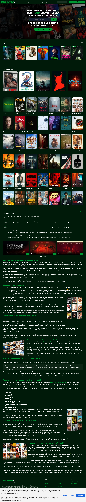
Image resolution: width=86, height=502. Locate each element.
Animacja (46, 483)
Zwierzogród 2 (22, 92)
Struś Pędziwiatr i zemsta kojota (79, 131)
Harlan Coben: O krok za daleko (78, 206)
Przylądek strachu (30, 188)
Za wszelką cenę (18, 188)
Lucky (50, 188)
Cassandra (74, 188)
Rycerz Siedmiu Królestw (54, 170)
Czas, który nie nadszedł (20, 131)
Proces (16, 113)
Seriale (23, 2)
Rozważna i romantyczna (66, 150)
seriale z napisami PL (40, 372)
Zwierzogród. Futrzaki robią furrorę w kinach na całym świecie (24, 226)
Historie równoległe (76, 113)
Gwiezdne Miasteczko (65, 170)
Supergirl (40, 61)
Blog (42, 2)
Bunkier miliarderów (30, 206)
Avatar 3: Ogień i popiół (72, 92)
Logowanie (73, 2)
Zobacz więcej (79, 211)
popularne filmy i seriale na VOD (58, 382)
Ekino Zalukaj (8, 482)
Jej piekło (51, 131)
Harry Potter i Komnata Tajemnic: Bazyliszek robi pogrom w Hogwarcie (26, 221)
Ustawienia (65, 495)
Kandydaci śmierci (64, 131)
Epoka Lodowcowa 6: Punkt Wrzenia (33, 150)
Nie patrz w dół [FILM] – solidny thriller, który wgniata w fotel (23, 216)
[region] (43, 495)
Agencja (28, 170)
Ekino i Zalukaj (12, 318)
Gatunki (36, 2)
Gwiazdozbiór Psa (30, 113)
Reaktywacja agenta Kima (77, 170)
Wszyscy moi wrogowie (77, 150)
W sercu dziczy (64, 113)
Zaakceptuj (80, 495)
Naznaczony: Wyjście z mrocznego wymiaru (12, 61)
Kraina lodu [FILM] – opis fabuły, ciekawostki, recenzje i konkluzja (24, 235)
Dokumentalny (47, 484)
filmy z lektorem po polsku (45, 341)
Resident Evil (52, 113)
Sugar (16, 170)
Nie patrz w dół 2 (6, 150)
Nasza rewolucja (52, 150)
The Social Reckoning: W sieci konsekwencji (12, 131)
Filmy (18, 2)
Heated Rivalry (52, 206)
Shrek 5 (4, 113)
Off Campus (40, 188)
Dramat (46, 486)
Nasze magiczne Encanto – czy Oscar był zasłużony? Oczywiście (24, 231)
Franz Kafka (63, 61)
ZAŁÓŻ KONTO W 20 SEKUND (43, 29)
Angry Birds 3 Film (18, 61)
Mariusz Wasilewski (74, 484)
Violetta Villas (41, 150)
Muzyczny (59, 484)
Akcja (46, 481)
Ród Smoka (40, 170)
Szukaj (53, 19)
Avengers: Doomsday (76, 61)
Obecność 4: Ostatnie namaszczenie (59, 92)
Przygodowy (60, 486)
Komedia (59, 481)
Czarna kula (40, 131)
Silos (4, 170)
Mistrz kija (5, 206)
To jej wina (40, 206)
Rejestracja (81, 2)
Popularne (29, 2)
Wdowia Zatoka (6, 188)
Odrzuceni (17, 206)
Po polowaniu (29, 61)
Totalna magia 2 (29, 131)
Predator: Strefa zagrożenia (41, 92)
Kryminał (59, 483)
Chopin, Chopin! (52, 61)
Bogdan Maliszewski (74, 481)
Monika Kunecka (74, 483)
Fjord (39, 113)
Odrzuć (72, 495)
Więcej (46, 2)
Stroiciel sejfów (18, 150)
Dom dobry (5, 92)
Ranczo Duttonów (64, 188)
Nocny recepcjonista (65, 206)
